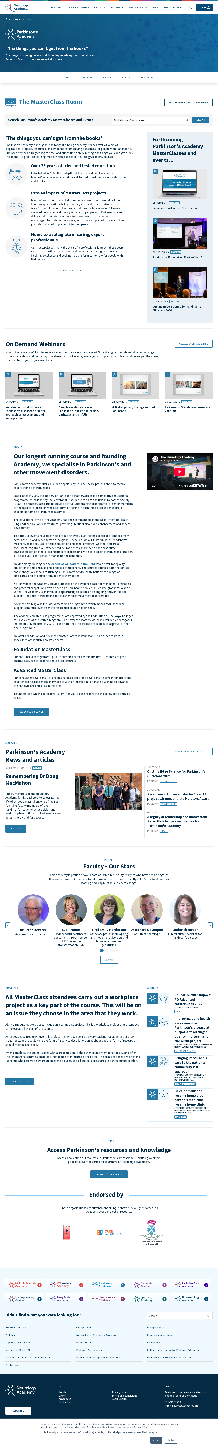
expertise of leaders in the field (73, 564)
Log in (202, 7)
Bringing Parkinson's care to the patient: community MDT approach (190, 1065)
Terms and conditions (124, 1395)
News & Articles (137, 7)
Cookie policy (119, 1398)
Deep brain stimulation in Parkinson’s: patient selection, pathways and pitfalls (79, 410)
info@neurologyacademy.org (182, 1405)
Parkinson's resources (89, 1350)
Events (63, 1395)
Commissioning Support (161, 1335)
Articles (63, 1392)
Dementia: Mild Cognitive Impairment (98, 1357)
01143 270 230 (173, 1402)
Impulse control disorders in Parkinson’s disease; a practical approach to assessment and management (25, 412)
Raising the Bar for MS (18, 1350)
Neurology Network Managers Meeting (169, 1357)
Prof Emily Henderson (109, 930)
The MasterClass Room (50, 102)
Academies (57, 7)
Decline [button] (171, 1440)
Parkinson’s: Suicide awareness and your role (188, 409)
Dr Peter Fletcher (33, 930)
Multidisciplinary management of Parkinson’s (133, 409)
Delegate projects (157, 1327)
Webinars (10, 1335)
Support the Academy (17, 1342)
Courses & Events (78, 7)
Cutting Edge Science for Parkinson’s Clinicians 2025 (176, 773)
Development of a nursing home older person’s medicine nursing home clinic (189, 1098)
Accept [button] (156, 1440)
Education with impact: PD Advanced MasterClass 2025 (192, 999)
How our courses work (18, 1327)
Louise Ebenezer (185, 930)
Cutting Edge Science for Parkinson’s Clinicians (174, 1350)
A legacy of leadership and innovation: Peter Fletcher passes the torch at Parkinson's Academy (177, 821)
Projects (99, 7)
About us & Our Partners (167, 7)
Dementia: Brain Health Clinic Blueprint (28, 1357)
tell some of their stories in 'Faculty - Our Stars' (121, 879)
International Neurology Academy (96, 1335)
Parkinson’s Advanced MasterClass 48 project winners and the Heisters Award (178, 796)
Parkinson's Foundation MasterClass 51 (178, 257)
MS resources (83, 1342)
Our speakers (83, 1327)
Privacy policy (120, 1392)
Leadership (153, 1342)
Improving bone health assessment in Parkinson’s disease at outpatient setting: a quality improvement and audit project (192, 1029)
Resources (117, 7)
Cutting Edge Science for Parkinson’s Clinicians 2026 (177, 308)
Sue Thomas (71, 930)
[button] (102, 950)
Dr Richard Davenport (147, 930)
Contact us (11, 1365)
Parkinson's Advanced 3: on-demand (176, 208)
